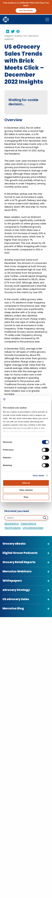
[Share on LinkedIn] (6, 31)
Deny (26, 497)
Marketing (11, 524)
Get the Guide (26, 10)
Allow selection (26, 490)
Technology (12, 528)
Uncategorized (33, 528)
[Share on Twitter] (12, 31)
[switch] (45, 450)
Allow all (26, 483)
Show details (38, 475)
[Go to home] (5, 19)
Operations (28, 524)
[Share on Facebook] (17, 31)
